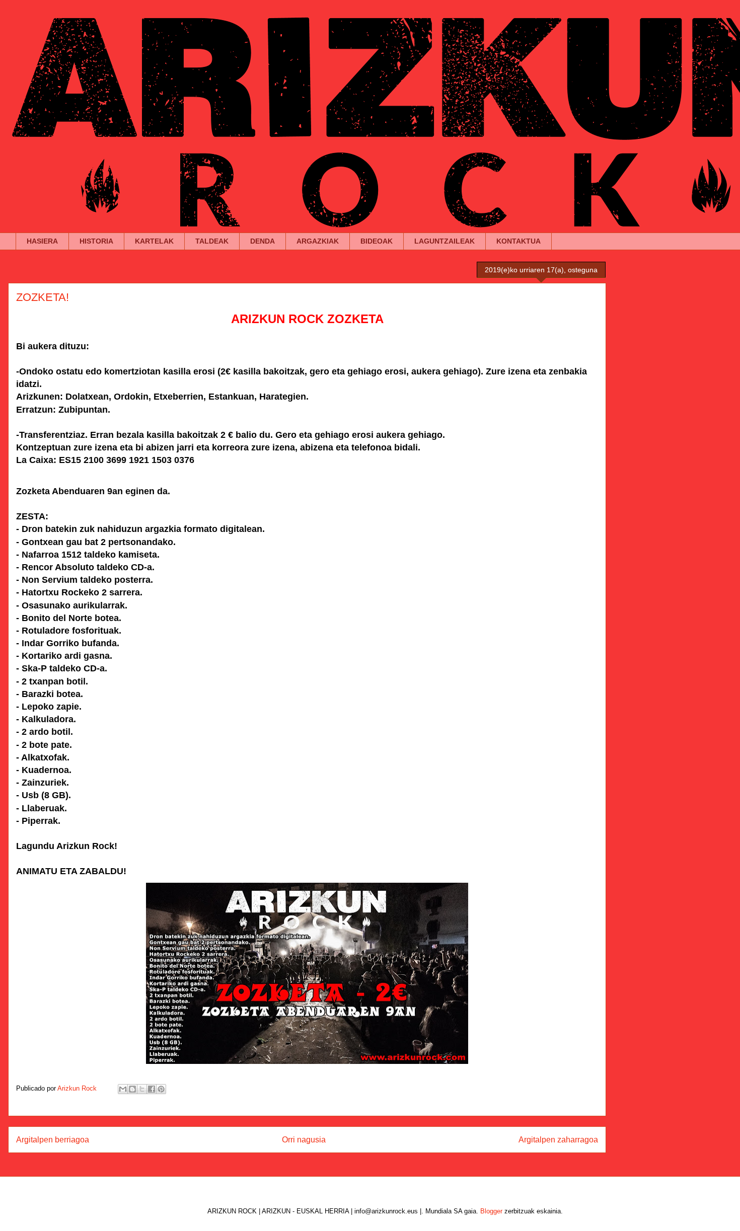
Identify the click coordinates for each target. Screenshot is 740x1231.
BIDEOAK (376, 241)
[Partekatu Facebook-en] (151, 1089)
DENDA (262, 241)
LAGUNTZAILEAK (444, 241)
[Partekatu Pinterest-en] (161, 1089)
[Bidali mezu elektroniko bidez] (123, 1089)
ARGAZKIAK (318, 241)
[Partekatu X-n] (142, 1089)
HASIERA (42, 241)
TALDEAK (212, 241)
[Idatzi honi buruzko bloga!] (132, 1089)
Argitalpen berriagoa (52, 1139)
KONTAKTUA (518, 241)
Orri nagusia (304, 1139)
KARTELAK (154, 241)
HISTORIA (96, 241)
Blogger (491, 1211)
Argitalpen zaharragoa (558, 1139)
